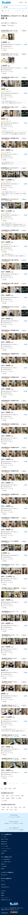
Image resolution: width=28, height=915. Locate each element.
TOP (1, 788)
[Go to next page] (26, 783)
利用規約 (2, 853)
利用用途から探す (4, 841)
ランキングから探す (4, 846)
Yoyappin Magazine (4, 887)
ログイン (21, 2)
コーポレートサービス (5, 848)
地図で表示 (14, 912)
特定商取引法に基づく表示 (5, 899)
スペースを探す (4, 836)
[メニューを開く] (25, 2)
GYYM (2, 880)
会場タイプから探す (4, 839)
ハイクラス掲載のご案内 (5, 861)
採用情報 (2, 895)
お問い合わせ (3, 890)
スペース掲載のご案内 (5, 859)
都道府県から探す (4, 843)
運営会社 (2, 893)
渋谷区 (10, 788)
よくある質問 (3, 850)
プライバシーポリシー (5, 897)
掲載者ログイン (4, 864)
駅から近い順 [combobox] (10, 25)
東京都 (6, 788)
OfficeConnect (3, 874)
